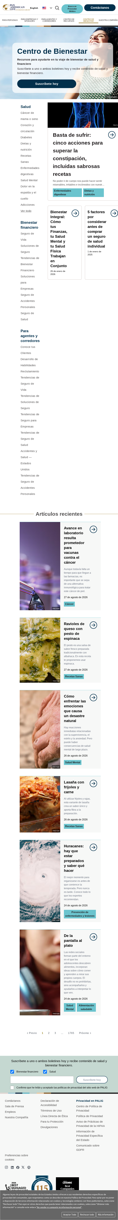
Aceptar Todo (69, 1214)
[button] (47, 8)
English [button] (34, 8)
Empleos (10, 1111)
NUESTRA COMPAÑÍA (108, 20)
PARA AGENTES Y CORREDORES (49, 20)
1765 (71, 1033)
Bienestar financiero (27, 1071)
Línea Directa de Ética (54, 1116)
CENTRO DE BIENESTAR (88, 20)
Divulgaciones (49, 1127)
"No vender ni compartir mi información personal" (59, 1207)
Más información (106, 1214)
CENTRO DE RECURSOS (68, 20)
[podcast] (29, 1167)
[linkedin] (12, 1167)
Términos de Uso (51, 1110)
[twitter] (23, 1167)
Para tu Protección (52, 1121)
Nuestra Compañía (16, 1117)
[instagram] (7, 1167)
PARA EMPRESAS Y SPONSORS (29, 20)
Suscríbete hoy (46, 83)
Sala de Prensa (14, 1106)
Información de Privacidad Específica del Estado (89, 1136)
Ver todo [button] (26, 210)
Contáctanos (100, 7)
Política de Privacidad (89, 1116)
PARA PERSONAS (10, 20)
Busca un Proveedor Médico (72, 8)
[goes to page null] (110, 134)
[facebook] (18, 1167)
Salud (52, 1071)
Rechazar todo (87, 1214)
